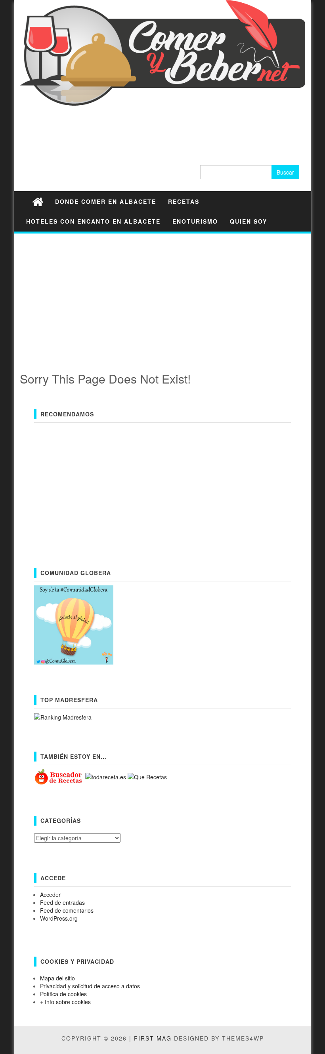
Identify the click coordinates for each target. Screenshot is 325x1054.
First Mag (153, 1038)
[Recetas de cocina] (59, 776)
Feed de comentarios (67, 910)
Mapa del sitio (57, 978)
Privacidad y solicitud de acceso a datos (90, 986)
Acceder (50, 894)
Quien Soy (248, 221)
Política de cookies (63, 994)
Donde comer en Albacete (105, 201)
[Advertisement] (162, 294)
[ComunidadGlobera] (73, 624)
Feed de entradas (62, 902)
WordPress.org (59, 918)
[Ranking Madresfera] (63, 716)
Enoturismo (195, 221)
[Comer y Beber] (37, 201)
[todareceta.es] (106, 776)
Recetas (183, 201)
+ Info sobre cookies (65, 1002)
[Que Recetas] (147, 776)
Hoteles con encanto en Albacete (93, 221)
